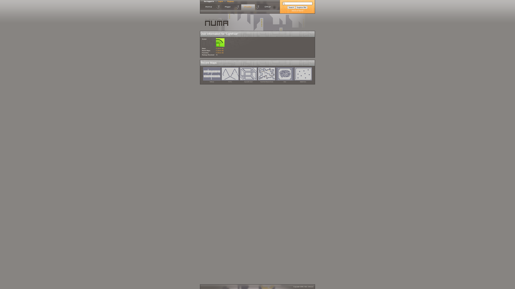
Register (230, 1)
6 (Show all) (220, 48)
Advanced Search (297, 11)
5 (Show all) (220, 50)
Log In (220, 1)
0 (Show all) (220, 53)
